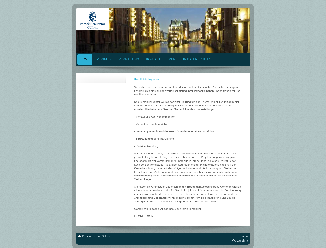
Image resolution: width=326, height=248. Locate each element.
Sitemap (107, 236)
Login (244, 236)
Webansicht (240, 240)
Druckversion (91, 236)
